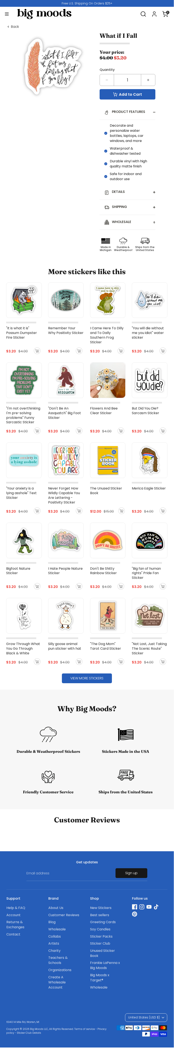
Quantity (107, 69)
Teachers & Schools (58, 960)
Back (15, 26)
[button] (165, 12)
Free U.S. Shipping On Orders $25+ (87, 3)
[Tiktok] (156, 906)
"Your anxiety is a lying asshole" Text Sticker (21, 493)
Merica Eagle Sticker (149, 488)
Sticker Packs (101, 936)
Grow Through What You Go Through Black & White (23, 648)
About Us (55, 907)
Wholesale (57, 929)
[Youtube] (149, 906)
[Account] (154, 12)
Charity (54, 950)
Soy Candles (100, 929)
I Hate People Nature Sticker (65, 571)
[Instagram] (141, 906)
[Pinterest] (134, 914)
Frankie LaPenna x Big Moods (105, 965)
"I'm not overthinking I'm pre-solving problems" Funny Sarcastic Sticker (23, 415)
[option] (86, 3)
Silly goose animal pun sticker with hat (64, 646)
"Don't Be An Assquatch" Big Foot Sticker (64, 413)
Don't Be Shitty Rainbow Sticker (103, 571)
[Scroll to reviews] (127, 43)
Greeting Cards (103, 922)
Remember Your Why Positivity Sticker (66, 330)
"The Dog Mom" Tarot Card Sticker (105, 646)
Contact (13, 934)
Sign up (131, 873)
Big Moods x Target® (99, 978)
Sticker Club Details (29, 1033)
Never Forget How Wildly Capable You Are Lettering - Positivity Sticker (64, 495)
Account (13, 915)
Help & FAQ (15, 907)
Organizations (59, 970)
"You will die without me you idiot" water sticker (148, 333)
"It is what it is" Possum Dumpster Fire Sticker (21, 333)
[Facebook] (134, 906)
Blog (52, 922)
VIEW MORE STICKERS (86, 678)
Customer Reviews (63, 915)
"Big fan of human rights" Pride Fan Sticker (146, 573)
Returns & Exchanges (15, 925)
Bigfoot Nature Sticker (18, 571)
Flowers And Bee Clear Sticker (104, 410)
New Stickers (100, 907)
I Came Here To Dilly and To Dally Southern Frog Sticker (107, 335)
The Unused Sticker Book (106, 490)
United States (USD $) (144, 1017)
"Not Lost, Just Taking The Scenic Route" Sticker (149, 648)
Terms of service (84, 1029)
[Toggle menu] (7, 14)
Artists (53, 943)
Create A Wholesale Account (57, 982)
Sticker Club (100, 943)
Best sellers (99, 915)
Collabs (54, 936)
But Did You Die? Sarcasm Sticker (145, 410)
